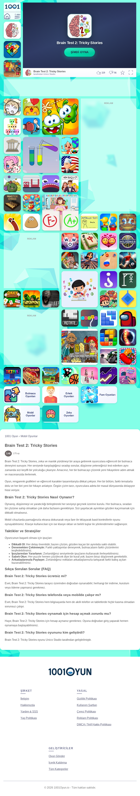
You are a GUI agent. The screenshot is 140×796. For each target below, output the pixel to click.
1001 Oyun (11, 436)
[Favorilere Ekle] (122, 72)
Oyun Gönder (57, 756)
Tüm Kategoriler (58, 769)
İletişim (24, 698)
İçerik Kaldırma (58, 762)
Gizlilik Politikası (87, 698)
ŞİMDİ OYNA (80, 52)
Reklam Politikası (87, 718)
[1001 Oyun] (12, 8)
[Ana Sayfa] (7, 16)
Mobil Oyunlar (29, 436)
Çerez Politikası (86, 711)
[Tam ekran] (130, 73)
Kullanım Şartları (87, 705)
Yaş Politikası (28, 718)
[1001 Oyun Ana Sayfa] (70, 677)
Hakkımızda (27, 705)
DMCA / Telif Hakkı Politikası (94, 724)
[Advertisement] (70, 87)
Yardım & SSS (29, 711)
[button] (17, 16)
